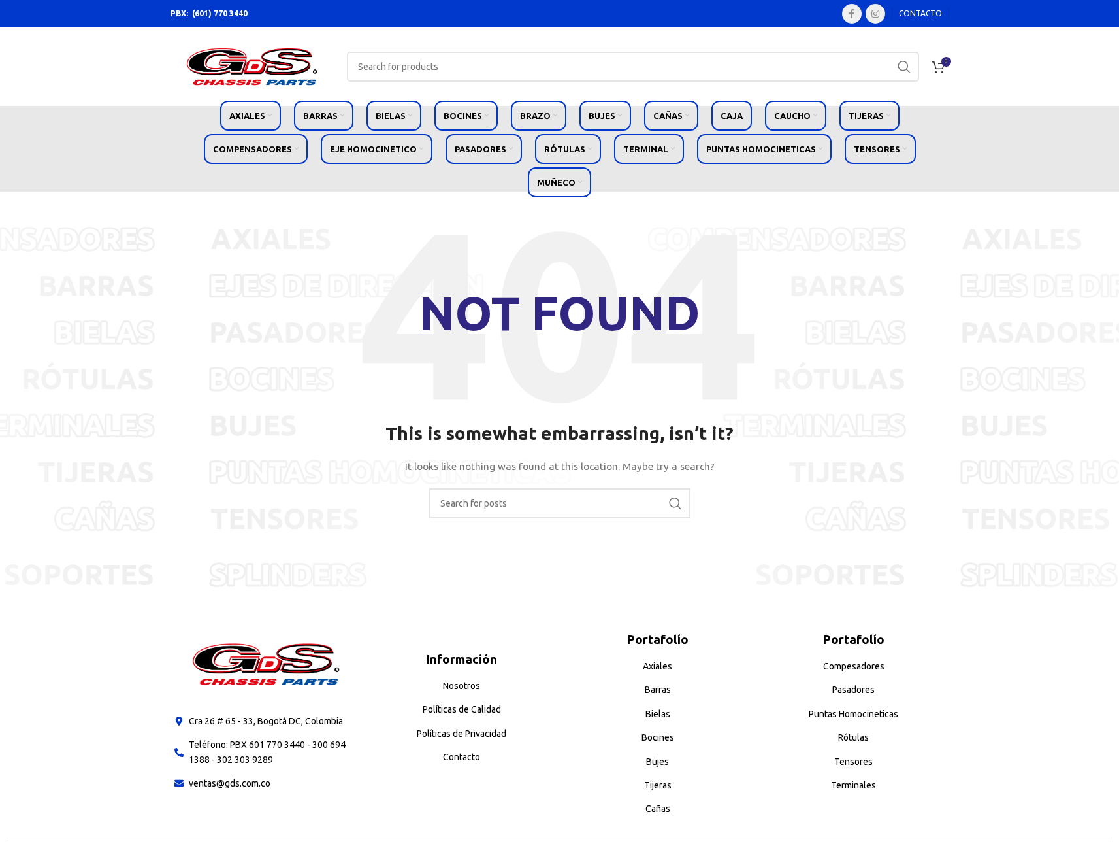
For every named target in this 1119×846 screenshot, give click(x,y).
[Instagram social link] (875, 14)
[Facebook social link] (852, 14)
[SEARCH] (904, 67)
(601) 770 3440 (220, 13)
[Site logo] (252, 66)
